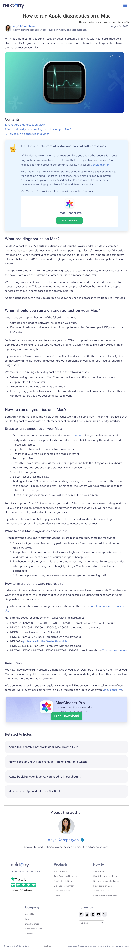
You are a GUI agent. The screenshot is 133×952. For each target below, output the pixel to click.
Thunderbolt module (114, 650)
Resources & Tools (33, 928)
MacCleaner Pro (100, 164)
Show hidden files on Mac (105, 895)
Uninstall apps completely (105, 876)
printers (76, 435)
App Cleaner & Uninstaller (66, 876)
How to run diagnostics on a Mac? (28, 133)
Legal (27, 919)
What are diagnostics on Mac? (26, 124)
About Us (29, 914)
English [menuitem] (84, 922)
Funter (57, 895)
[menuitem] (91, 922)
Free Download (69, 220)
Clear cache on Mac (102, 885)
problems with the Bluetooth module (45, 641)
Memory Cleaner (62, 890)
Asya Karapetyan (24, 26)
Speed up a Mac (101, 890)
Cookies (47, 946)
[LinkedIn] (82, 840)
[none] (91, 922)
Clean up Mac (99, 871)
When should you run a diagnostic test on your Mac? (39, 129)
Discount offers (32, 923)
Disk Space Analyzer (64, 885)
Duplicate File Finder (63, 881)
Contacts (29, 933)
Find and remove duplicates (106, 881)
